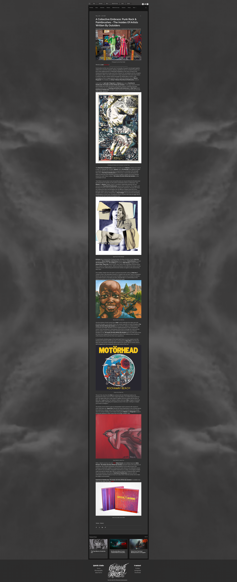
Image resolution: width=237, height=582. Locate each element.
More (134, 7)
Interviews (102, 7)
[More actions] (140, 16)
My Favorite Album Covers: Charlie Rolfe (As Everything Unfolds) (118, 552)
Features (123, 7)
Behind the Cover (115, 7)
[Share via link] (105, 527)
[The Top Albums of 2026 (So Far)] (98, 544)
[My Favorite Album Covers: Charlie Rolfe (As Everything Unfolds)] (118, 544)
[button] (146, 7)
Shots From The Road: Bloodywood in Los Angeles (138, 552)
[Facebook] (147, 4)
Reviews (108, 7)
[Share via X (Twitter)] (99, 527)
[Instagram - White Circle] (143, 4)
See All (146, 536)
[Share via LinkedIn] (102, 527)
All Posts (91, 7)
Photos (129, 7)
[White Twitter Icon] (145, 4)
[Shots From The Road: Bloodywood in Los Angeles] (138, 544)
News (96, 7)
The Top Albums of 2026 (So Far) (98, 552)
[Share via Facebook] (96, 527)
